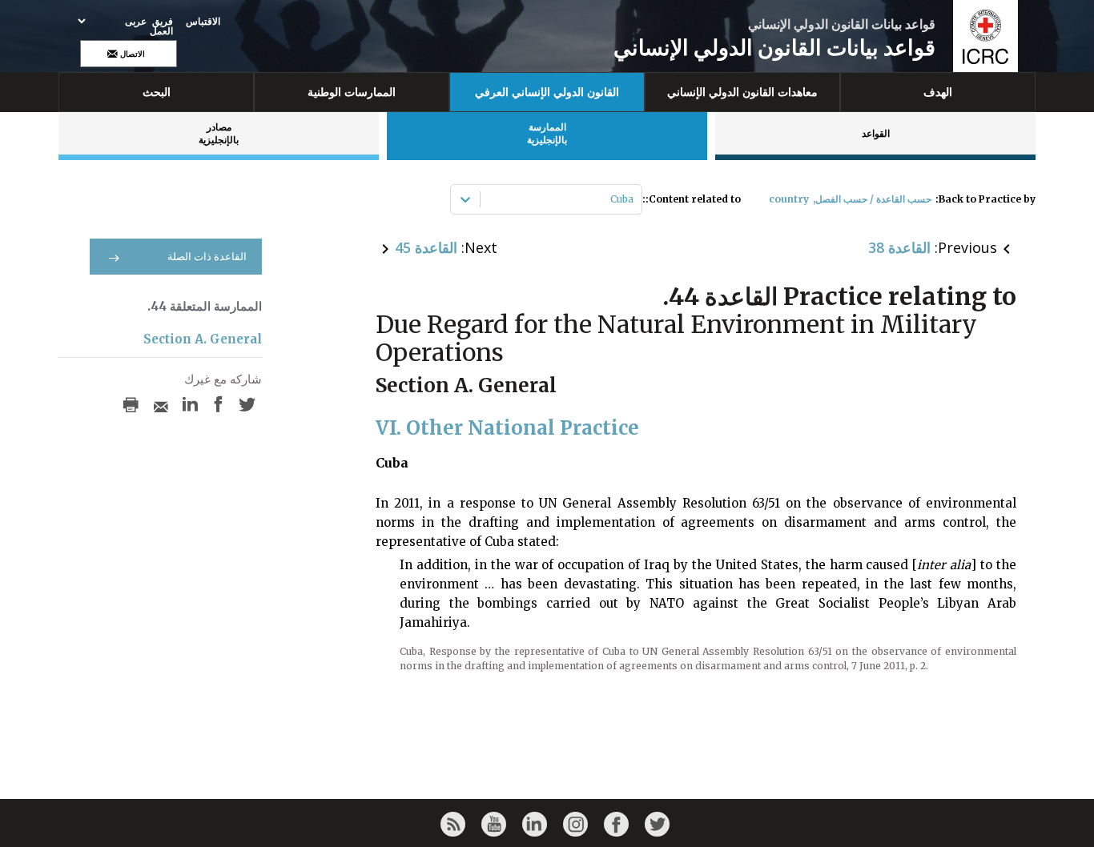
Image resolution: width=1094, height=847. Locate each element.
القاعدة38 (899, 247)
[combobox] (632, 199)
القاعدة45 (426, 247)
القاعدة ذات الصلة (207, 256)
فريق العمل (161, 26)
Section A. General (202, 339)
